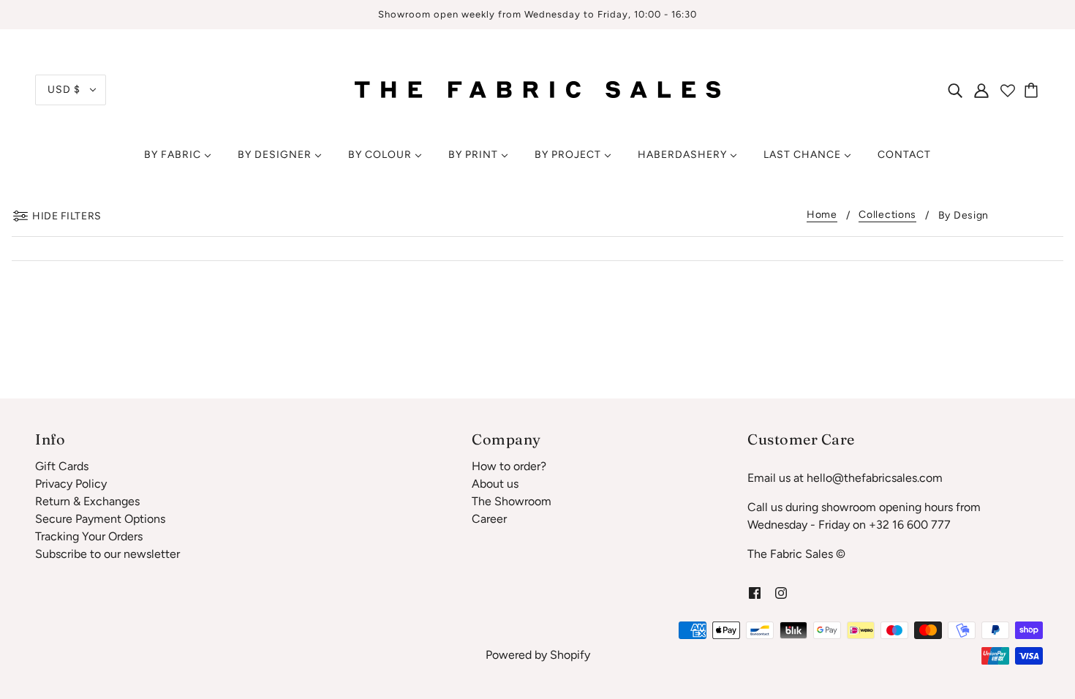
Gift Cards (61, 466)
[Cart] (1033, 90)
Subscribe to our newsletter (107, 554)
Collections (887, 215)
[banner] (537, 89)
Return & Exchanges (87, 501)
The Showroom (511, 501)
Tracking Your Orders (89, 536)
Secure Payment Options (100, 519)
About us (495, 484)
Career (489, 519)
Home (822, 215)
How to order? (509, 466)
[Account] (981, 90)
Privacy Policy (71, 484)
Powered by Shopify (538, 655)
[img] (955, 90)
